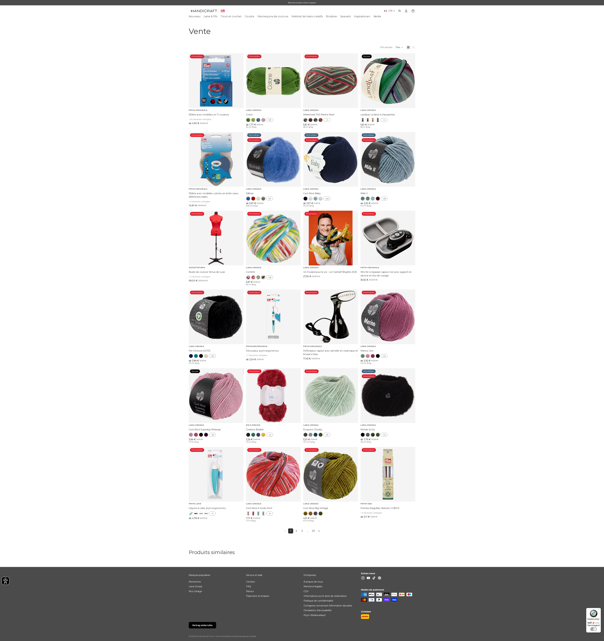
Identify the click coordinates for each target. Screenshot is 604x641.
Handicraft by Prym (205, 636)
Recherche (195, 581)
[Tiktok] (374, 578)
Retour (250, 591)
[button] (399, 47)
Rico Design (195, 591)
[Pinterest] (379, 578)
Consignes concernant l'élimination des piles (328, 605)
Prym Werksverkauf (314, 615)
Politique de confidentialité (318, 600)
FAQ (248, 586)
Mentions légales (313, 586)
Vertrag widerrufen (202, 625)
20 (313, 530)
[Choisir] (238, 103)
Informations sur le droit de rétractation (325, 596)
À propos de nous (313, 581)
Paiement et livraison (257, 596)
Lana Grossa (195, 586)
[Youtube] (368, 578)
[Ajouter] (353, 260)
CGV (306, 591)
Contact (250, 581)
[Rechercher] (399, 10)
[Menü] (599, 610)
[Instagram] (363, 578)
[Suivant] (319, 531)
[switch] (593, 629)
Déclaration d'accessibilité (318, 610)
